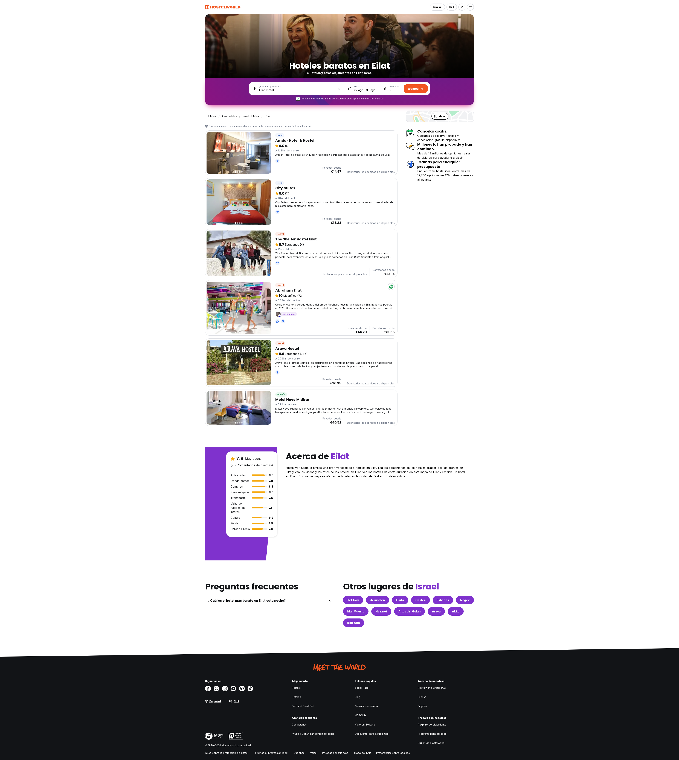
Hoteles (296, 696)
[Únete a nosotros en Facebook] (208, 688)
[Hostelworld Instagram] (225, 688)
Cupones (299, 752)
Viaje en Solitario (365, 724)
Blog (357, 696)
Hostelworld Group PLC (432, 687)
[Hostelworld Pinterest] (242, 688)
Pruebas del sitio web (335, 752)
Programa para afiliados (432, 733)
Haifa (400, 600)
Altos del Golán (409, 611)
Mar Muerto (355, 611)
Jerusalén (377, 600)
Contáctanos (299, 724)
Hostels (296, 687)
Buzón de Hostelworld (431, 742)
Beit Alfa (353, 622)
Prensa (422, 696)
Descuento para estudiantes (372, 733)
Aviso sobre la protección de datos (226, 752)
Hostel (280, 234)
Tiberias (443, 600)
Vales (313, 752)
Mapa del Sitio (362, 752)
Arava (436, 611)
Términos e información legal (270, 752)
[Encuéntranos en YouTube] (233, 688)
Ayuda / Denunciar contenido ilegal (313, 733)
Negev (465, 600)
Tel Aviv (353, 600)
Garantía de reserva (367, 706)
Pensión (281, 394)
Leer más (307, 126)
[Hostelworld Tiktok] (250, 688)
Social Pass (361, 687)
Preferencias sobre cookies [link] (393, 752)
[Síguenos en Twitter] (216, 688)
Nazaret (381, 611)
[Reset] (339, 88)
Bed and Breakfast (303, 706)
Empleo (422, 706)
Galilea (420, 600)
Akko (455, 611)
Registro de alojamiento (432, 724)
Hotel (280, 135)
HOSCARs (361, 715)
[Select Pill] (461, 7)
